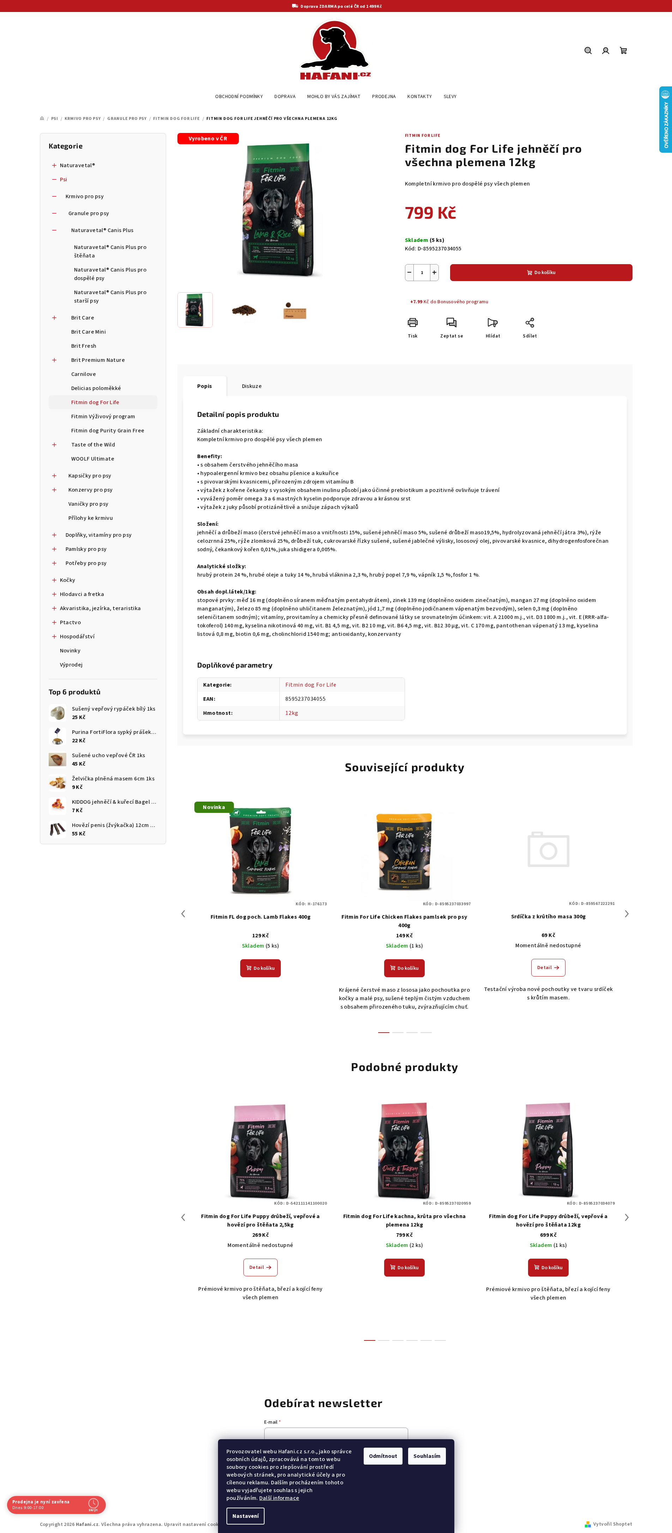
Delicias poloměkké (96, 388)
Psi (63, 179)
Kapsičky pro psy (89, 476)
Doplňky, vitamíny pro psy (99, 535)
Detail (544, 967)
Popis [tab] (204, 386)
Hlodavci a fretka (82, 594)
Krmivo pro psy (85, 196)
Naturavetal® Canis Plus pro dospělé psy (110, 274)
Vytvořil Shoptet (612, 1524)
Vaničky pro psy (88, 504)
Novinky (70, 651)
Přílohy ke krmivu (90, 518)
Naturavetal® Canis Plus (102, 230)
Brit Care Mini (88, 332)
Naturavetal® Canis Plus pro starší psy (110, 296)
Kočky (67, 580)
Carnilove (83, 374)
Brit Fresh (84, 346)
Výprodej (71, 665)
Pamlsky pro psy (86, 549)
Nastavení (245, 1516)
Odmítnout (383, 1456)
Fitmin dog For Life (95, 402)
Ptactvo (70, 622)
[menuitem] (239, 97)
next (626, 913)
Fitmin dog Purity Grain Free (108, 430)
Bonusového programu (462, 301)
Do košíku (545, 272)
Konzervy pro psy (90, 490)
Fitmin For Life (423, 136)
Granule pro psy (88, 213)
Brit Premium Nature (98, 360)
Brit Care (83, 318)
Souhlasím (427, 1456)
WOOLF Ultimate (93, 459)
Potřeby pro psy (86, 563)
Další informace (279, 1498)
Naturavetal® (77, 165)
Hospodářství (77, 636)
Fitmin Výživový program (103, 416)
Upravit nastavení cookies (194, 1524)
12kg (291, 713)
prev (183, 913)
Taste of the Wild (93, 445)
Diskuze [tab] (252, 386)
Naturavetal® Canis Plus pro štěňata (110, 251)
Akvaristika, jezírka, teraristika (100, 608)
